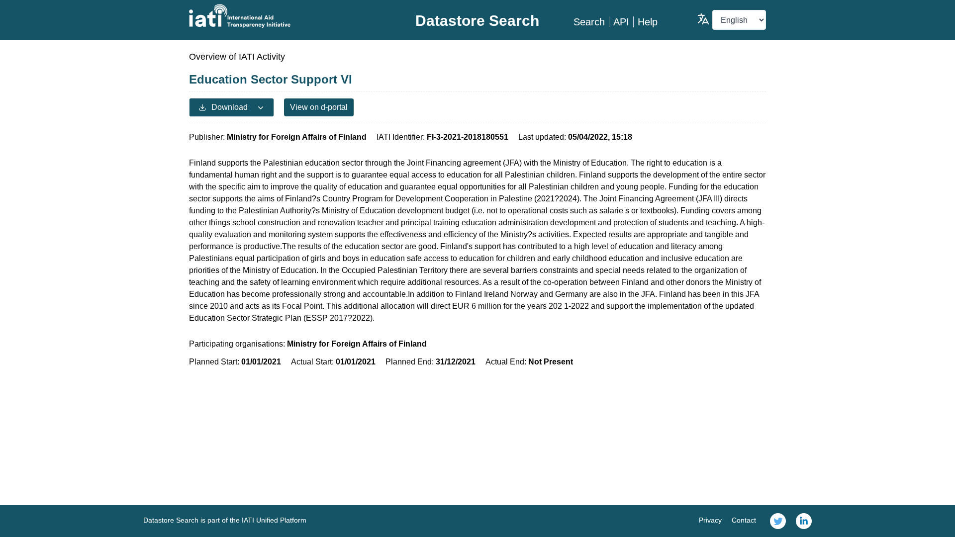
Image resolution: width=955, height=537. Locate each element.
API (621, 21)
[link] (778, 521)
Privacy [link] (710, 520)
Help (648, 21)
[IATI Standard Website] (285, 16)
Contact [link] (744, 520)
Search (589, 21)
